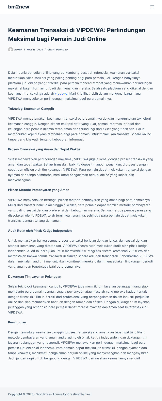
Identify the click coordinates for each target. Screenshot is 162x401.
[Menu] (152, 7)
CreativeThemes (78, 394)
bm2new (18, 7)
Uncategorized (57, 49)
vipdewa (61, 93)
